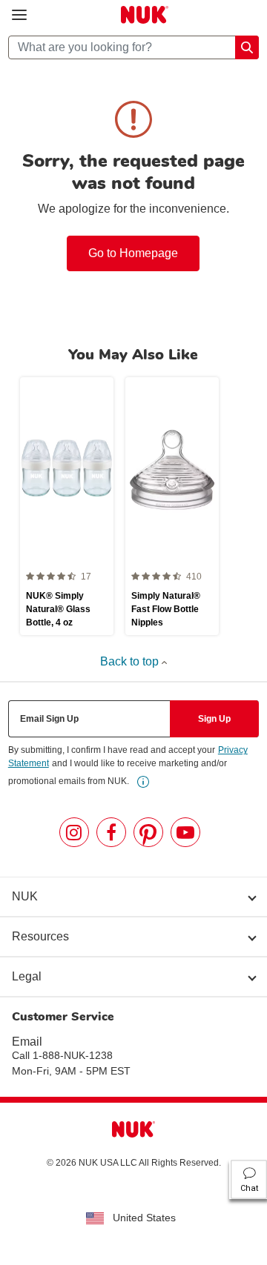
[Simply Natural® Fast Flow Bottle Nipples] (172, 506)
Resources (40, 936)
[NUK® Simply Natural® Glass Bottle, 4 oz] (66, 506)
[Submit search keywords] (247, 47)
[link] (143, 781)
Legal (27, 976)
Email (27, 1041)
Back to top (131, 661)
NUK (25, 896)
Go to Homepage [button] (133, 253)
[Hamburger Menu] (19, 15)
